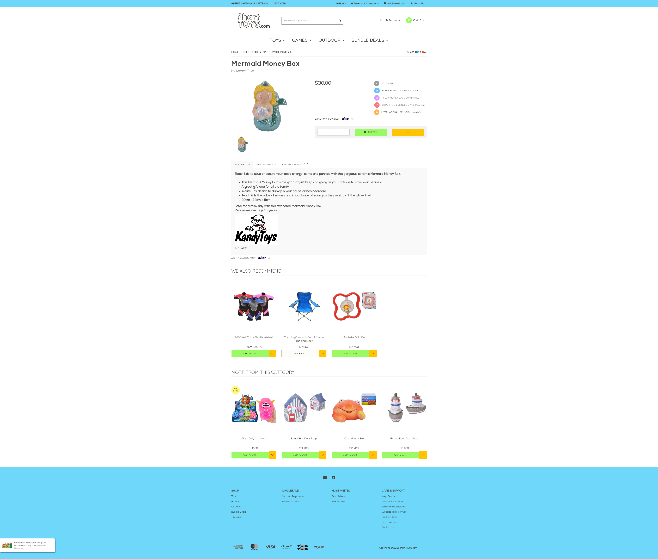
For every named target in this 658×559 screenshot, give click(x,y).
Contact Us (388, 527)
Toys (244, 51)
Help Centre (388, 496)
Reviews (288, 164)
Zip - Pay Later (390, 522)
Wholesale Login (291, 501)
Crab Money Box (354, 438)
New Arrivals (339, 501)
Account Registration (293, 496)
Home (234, 51)
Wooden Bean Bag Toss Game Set (30, 545)
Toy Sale (236, 517)
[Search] (340, 20)
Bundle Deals (238, 511)
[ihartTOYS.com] (254, 20)
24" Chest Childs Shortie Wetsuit (253, 337)
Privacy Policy (389, 517)
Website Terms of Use (394, 511)
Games (235, 501)
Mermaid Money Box (281, 51)
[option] (270, 106)
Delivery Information (393, 501)
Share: (411, 52)
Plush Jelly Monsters (254, 438)
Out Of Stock (300, 353)
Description (242, 164)
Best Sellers (338, 496)
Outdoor (236, 506)
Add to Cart (350, 353)
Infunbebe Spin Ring (354, 337)
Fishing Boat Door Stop (404, 438)
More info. (420, 105)
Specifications (266, 164)
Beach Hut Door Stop (304, 438)
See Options (250, 353)
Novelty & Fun (258, 51)
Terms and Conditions (394, 506)
